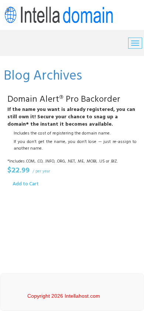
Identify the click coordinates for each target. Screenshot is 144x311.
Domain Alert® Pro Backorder (63, 99)
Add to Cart (26, 184)
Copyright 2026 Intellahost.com (63, 296)
